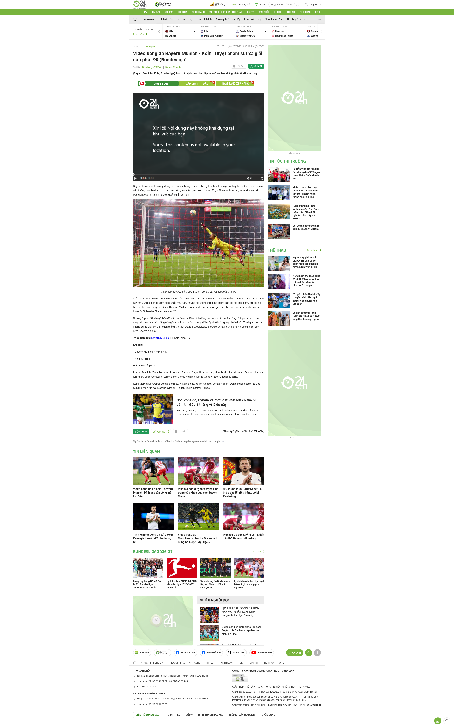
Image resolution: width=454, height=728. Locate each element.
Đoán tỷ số (243, 4)
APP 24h (144, 652)
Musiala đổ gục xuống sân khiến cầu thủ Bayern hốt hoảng (243, 536)
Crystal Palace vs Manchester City (251, 31)
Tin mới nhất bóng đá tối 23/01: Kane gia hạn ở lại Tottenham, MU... (153, 538)
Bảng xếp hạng (252, 19)
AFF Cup (169, 12)
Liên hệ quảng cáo (147, 714)
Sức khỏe (264, 12)
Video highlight (204, 19)
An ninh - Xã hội (192, 663)
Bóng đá (182, 12)
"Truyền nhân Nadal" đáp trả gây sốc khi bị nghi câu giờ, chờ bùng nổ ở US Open (306, 299)
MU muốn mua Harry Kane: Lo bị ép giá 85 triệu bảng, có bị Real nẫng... (242, 492)
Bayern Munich (173, 67)
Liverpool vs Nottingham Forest (286, 31)
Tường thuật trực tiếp (228, 19)
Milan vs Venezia (180, 31)
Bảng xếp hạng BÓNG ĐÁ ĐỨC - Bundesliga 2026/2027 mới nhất (147, 584)
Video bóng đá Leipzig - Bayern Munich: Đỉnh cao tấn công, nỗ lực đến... (153, 492)
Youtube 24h (265, 652)
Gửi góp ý (163, 431)
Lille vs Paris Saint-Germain (215, 31)
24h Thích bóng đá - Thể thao (225, 12)
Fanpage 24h (188, 652)
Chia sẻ (258, 66)
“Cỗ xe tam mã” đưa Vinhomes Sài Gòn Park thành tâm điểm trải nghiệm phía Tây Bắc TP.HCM (306, 212)
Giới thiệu (174, 714)
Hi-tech (278, 12)
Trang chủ (138, 46)
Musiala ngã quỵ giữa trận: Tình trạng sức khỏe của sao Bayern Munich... (198, 492)
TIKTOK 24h (239, 652)
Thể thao (305, 12)
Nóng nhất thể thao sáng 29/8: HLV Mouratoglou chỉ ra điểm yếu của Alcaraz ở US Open (306, 280)
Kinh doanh (198, 12)
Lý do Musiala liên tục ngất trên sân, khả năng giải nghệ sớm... (249, 584)
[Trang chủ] (138, 19)
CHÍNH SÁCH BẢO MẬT (211, 714)
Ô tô (317, 12)
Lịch (262, 4)
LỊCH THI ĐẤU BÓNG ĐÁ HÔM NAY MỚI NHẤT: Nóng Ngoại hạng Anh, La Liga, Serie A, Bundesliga (240, 612)
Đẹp (242, 663)
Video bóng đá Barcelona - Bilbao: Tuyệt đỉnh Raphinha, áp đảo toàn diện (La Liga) (241, 630)
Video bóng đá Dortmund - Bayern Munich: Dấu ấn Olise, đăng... (215, 584)
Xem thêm (139, 34)
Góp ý (189, 714)
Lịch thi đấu (166, 19)
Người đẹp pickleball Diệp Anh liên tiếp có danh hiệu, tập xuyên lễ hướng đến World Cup (306, 262)
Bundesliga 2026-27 (152, 67)
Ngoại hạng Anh (274, 19)
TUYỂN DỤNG (267, 714)
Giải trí (250, 12)
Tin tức (156, 12)
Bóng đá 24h (214, 652)
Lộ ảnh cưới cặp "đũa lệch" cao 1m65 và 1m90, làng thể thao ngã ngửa (306, 316)
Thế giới (291, 12)
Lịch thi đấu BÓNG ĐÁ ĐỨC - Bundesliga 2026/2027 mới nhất (182, 584)
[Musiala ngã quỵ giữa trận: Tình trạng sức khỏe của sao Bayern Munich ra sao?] (198, 470)
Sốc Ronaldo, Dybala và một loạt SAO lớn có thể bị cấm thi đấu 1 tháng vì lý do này (216, 402)
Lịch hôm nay (184, 19)
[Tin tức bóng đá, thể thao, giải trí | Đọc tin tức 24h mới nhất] (140, 4)
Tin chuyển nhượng (298, 19)
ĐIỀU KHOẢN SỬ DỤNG (242, 714)
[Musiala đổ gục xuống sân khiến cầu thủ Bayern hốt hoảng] (243, 516)
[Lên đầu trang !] (446, 720)
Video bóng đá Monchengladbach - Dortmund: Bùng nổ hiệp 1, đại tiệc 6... (197, 538)
